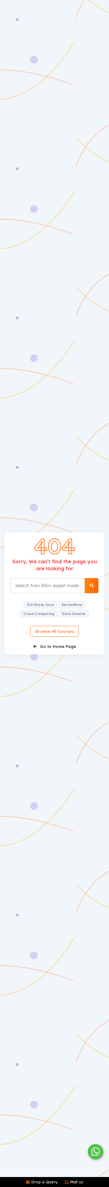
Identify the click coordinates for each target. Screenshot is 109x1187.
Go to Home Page (57, 646)
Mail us (76, 1181)
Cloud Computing (38, 614)
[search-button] (91, 585)
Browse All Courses (54, 631)
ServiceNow (72, 605)
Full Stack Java (40, 605)
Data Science (73, 614)
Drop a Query (44, 1181)
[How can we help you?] (94, 1151)
